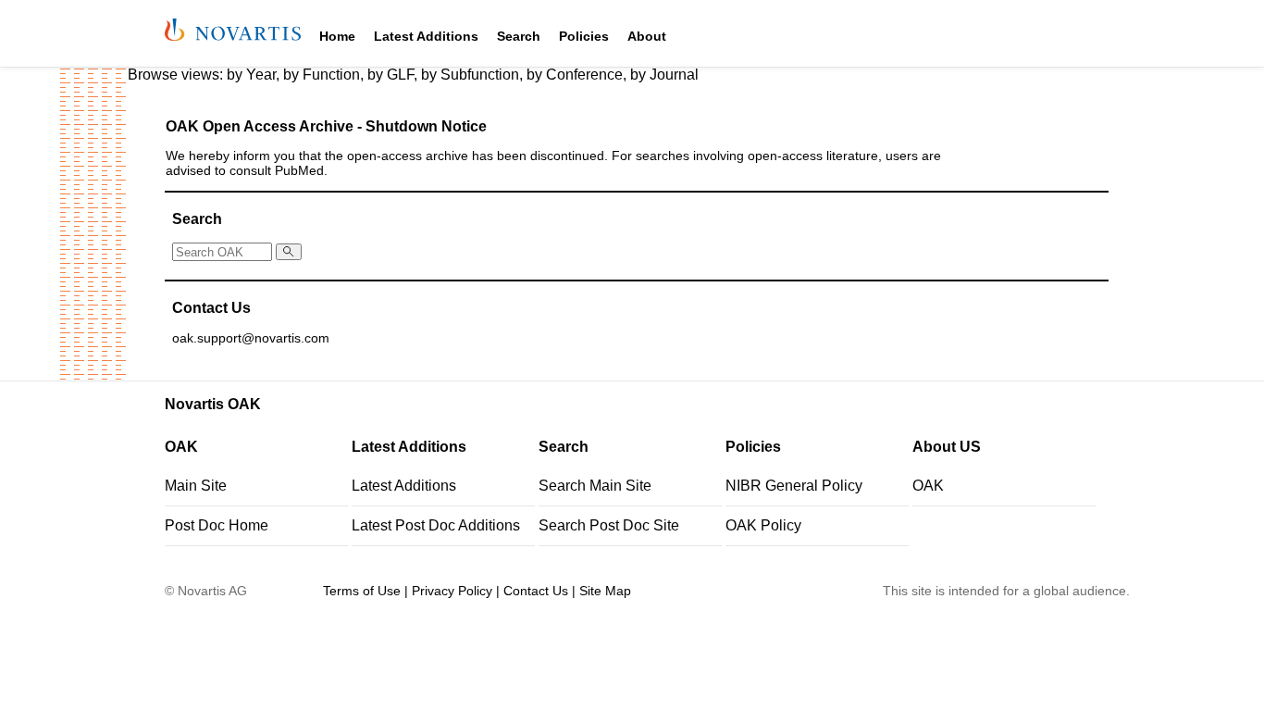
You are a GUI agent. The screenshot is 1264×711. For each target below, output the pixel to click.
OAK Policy (763, 525)
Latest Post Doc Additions (436, 525)
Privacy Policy (452, 590)
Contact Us (535, 590)
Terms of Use (362, 590)
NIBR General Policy (793, 485)
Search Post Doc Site (609, 525)
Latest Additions (426, 36)
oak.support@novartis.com (250, 338)
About (646, 36)
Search (518, 36)
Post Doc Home (216, 525)
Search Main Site (595, 485)
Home (337, 36)
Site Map (605, 590)
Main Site (196, 485)
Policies (584, 36)
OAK (928, 485)
